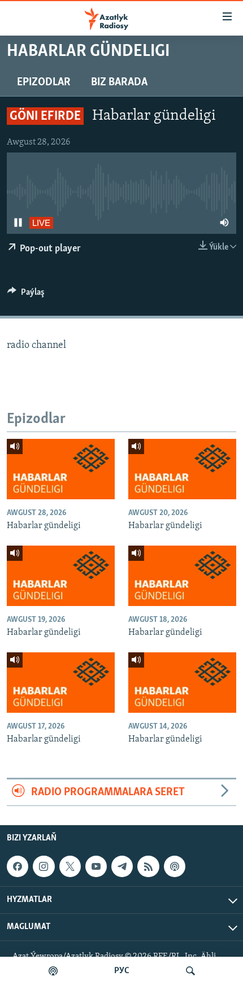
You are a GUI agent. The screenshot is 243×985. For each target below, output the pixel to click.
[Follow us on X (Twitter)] (70, 866)
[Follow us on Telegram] (122, 866)
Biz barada (119, 82)
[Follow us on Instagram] (43, 866)
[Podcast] (174, 866)
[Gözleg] (190, 971)
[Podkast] (53, 971)
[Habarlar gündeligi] (61, 469)
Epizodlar (44, 82)
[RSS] (148, 866)
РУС (121, 970)
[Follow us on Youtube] (96, 866)
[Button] (26, 295)
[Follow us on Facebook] (17, 866)
